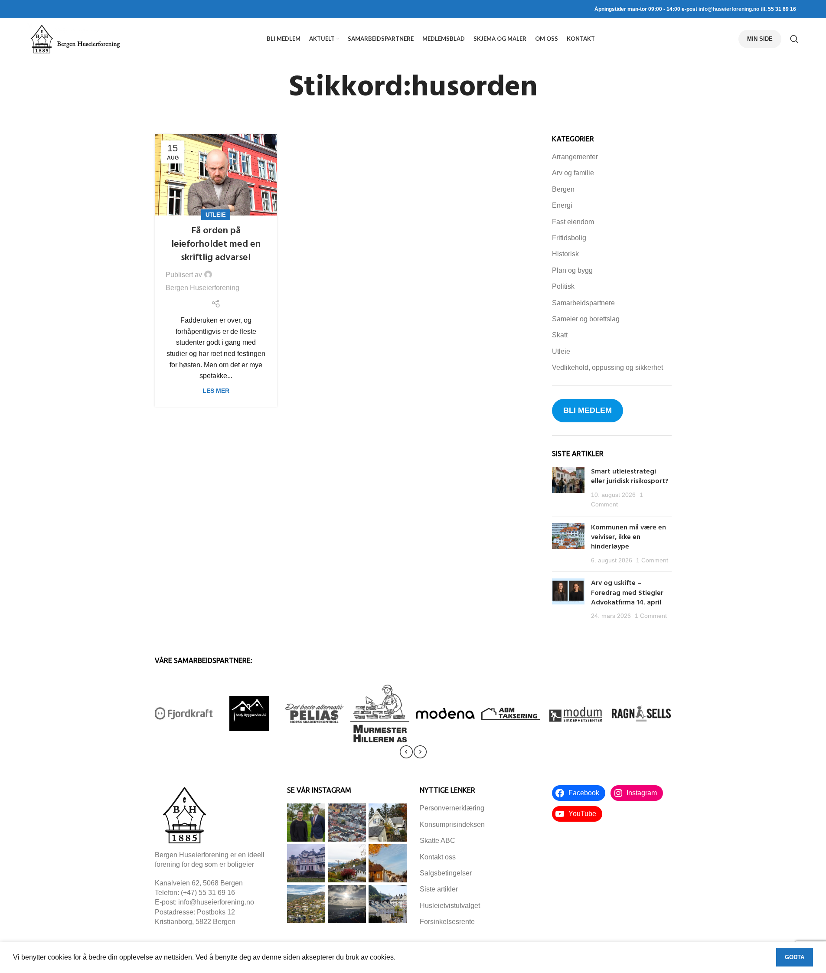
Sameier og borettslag (586, 319)
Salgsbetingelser (446, 873)
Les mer (215, 390)
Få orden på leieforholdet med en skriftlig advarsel (216, 244)
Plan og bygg (572, 270)
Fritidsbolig (569, 238)
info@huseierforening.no (729, 9)
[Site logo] (75, 38)
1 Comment (652, 560)
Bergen (563, 189)
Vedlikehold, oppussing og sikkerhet (607, 367)
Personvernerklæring (452, 808)
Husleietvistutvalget (450, 905)
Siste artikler (439, 889)
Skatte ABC (437, 840)
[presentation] (406, 752)
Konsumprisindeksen (452, 824)
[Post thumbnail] (568, 488)
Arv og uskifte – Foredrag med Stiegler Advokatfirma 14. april (627, 593)
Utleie (216, 215)
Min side (760, 39)
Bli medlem (587, 410)
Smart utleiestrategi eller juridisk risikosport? (630, 476)
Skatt (560, 335)
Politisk (563, 286)
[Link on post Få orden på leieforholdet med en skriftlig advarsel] (216, 174)
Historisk (565, 254)
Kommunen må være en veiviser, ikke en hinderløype (628, 537)
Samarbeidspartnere (583, 303)
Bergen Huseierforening (202, 287)
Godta (794, 957)
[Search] (794, 39)
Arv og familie (573, 172)
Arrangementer (575, 156)
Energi (562, 205)
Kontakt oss (438, 857)
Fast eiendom (573, 221)
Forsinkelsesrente (447, 921)
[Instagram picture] (306, 822)
